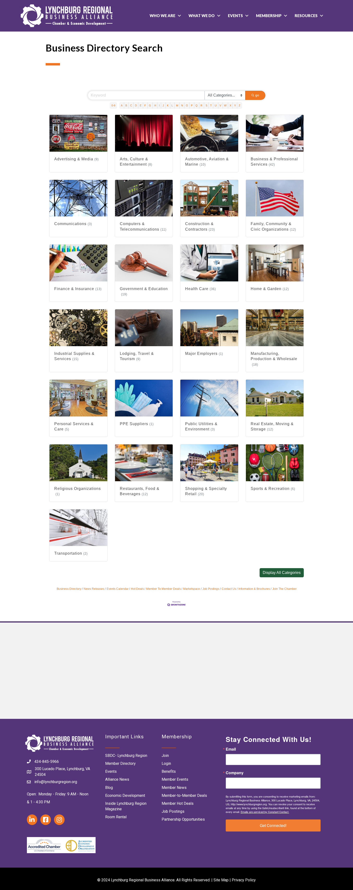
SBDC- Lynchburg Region (126, 755)
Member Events (175, 779)
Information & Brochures (254, 589)
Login (166, 763)
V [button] (220, 105)
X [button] (230, 105)
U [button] (216, 105)
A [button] (121, 105)
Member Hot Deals (178, 803)
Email (231, 749)
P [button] (192, 105)
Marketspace (191, 589)
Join (165, 755)
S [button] (206, 105)
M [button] (177, 105)
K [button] (168, 105)
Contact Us (229, 589)
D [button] (136, 105)
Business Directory (69, 589)
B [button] (126, 105)
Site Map (221, 880)
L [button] (172, 105)
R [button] (201, 105)
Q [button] (196, 105)
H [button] (155, 105)
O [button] (187, 105)
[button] (282, 572)
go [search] (257, 95)
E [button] (140, 105)
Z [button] (239, 105)
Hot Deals (137, 589)
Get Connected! (273, 825)
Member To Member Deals (163, 589)
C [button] (131, 105)
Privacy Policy (244, 880)
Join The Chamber (284, 589)
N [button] (182, 105)
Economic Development (125, 795)
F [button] (145, 105)
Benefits (169, 771)
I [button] (159, 105)
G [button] (150, 105)
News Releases (94, 589)
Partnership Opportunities (183, 819)
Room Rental (116, 817)
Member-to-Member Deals (184, 795)
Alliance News (117, 779)
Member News (174, 787)
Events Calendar (117, 589)
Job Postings (210, 589)
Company (234, 773)
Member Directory (120, 763)
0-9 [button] (113, 105)
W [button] (225, 105)
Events (235, 15)
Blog (109, 787)
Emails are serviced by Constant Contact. (265, 812)
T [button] (211, 105)
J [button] (163, 105)
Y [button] (235, 105)
